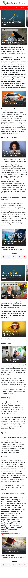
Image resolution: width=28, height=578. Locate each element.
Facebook (3, 257)
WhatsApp (19, 257)
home (7, 8)
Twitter (8, 257)
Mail (24, 257)
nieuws (14, 8)
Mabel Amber (20, 53)
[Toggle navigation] (1, 8)
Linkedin (14, 257)
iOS (17, 249)
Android (22, 249)
